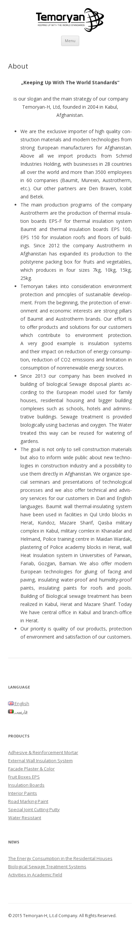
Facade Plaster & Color (31, 769)
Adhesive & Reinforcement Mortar (43, 752)
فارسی (21, 712)
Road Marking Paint (28, 801)
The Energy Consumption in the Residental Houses (60, 858)
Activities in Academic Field (35, 875)
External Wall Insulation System (40, 760)
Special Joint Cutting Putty (34, 809)
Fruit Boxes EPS (24, 777)
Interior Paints (22, 793)
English (21, 703)
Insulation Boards (26, 785)
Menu (70, 40)
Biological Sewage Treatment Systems (47, 866)
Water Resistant (24, 818)
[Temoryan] (70, 18)
